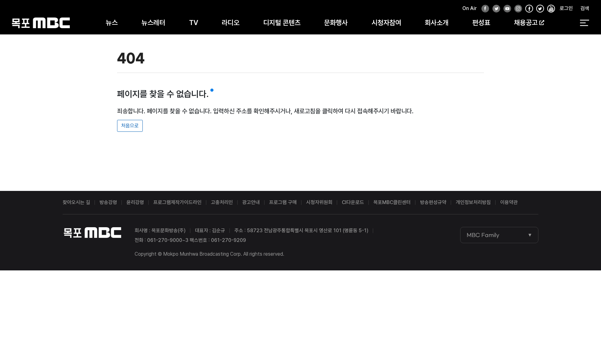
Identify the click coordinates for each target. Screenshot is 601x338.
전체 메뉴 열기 (584, 23)
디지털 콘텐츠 (281, 22)
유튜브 (505, 9)
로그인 (566, 8)
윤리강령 (135, 202)
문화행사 (336, 22)
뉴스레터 (153, 22)
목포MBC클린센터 (392, 202)
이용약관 (509, 202)
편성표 (481, 22)
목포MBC (41, 22)
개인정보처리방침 (473, 202)
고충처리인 (222, 202)
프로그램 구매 (283, 202)
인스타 (516, 9)
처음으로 (130, 126)
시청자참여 (386, 22)
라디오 (230, 22)
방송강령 (108, 202)
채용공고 (526, 22)
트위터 (494, 9)
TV (193, 22)
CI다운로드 (353, 202)
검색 (584, 8)
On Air (469, 8)
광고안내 (251, 202)
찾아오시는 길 (76, 202)
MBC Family (483, 235)
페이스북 (483, 9)
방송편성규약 (433, 202)
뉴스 (112, 22)
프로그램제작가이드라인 (177, 202)
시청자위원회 (319, 202)
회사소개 (437, 22)
